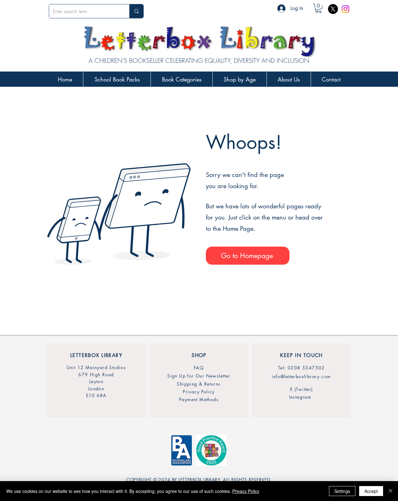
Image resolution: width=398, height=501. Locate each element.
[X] (333, 9)
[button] (318, 8)
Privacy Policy (245, 491)
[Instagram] (345, 9)
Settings (342, 491)
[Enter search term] (136, 11)
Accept (371, 491)
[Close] (390, 491)
